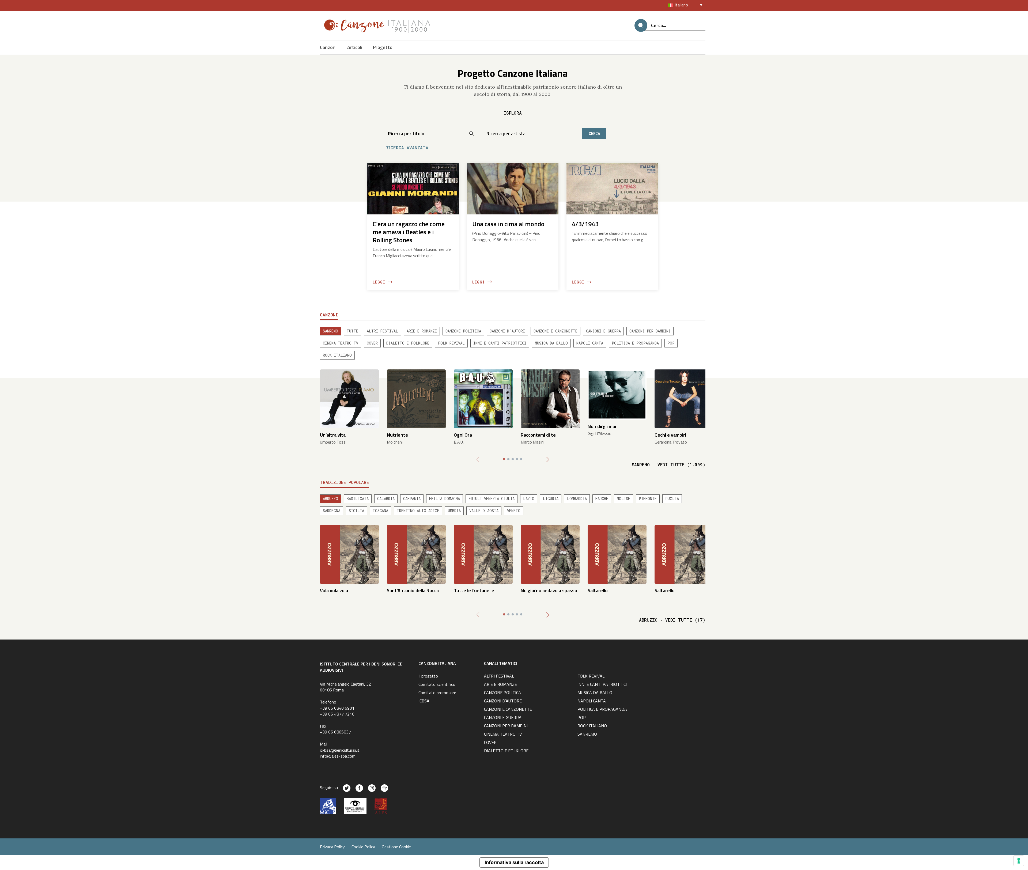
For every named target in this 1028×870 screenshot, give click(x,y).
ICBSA (423, 701)
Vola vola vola (334, 590)
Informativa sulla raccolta (514, 862)
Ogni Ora (463, 434)
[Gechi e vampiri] (684, 398)
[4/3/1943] (612, 188)
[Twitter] (346, 788)
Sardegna (331, 510)
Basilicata (358, 498)
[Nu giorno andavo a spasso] (550, 554)
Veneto (513, 510)
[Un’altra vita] (349, 398)
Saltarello (598, 590)
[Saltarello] (617, 554)
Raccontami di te (538, 434)
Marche (601, 498)
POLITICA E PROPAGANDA (635, 343)
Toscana (380, 510)
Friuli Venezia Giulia (491, 498)
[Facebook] (359, 788)
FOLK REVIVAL (451, 343)
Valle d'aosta (483, 510)
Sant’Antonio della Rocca (413, 590)
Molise (623, 498)
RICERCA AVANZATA (407, 147)
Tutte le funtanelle (474, 590)
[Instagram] (372, 788)
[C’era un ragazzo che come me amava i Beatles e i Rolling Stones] (413, 188)
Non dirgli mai (602, 426)
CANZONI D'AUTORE (507, 331)
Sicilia (356, 510)
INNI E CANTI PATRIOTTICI (499, 343)
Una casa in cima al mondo (508, 224)
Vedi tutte (668, 464)
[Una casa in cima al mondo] (512, 188)
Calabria (386, 498)
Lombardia (577, 498)
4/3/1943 (585, 224)
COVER (372, 343)
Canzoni (328, 47)
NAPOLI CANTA (589, 343)
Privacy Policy (332, 847)
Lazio (528, 498)
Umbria (454, 510)
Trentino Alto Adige (418, 510)
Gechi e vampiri (670, 434)
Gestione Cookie (396, 847)
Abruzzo (330, 498)
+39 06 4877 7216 (337, 714)
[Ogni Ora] (483, 398)
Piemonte (648, 498)
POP (671, 343)
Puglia (672, 498)
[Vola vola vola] (349, 554)
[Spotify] (384, 788)
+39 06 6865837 (335, 732)
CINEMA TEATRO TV (340, 343)
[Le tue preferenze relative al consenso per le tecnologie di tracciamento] (1019, 861)
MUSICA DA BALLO (551, 343)
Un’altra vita (333, 434)
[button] (547, 460)
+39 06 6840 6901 (337, 708)
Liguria (550, 498)
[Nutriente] (416, 398)
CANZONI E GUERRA (603, 331)
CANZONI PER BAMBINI (650, 331)
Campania (412, 498)
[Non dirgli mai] (617, 394)
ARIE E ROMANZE (422, 331)
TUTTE (352, 331)
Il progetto (428, 676)
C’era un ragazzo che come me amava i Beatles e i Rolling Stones (409, 232)
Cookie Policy (363, 847)
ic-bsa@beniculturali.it (340, 750)
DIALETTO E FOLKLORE (407, 343)
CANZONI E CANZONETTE (555, 331)
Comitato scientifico (436, 684)
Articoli (354, 47)
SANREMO (330, 331)
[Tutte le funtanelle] (483, 554)
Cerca (594, 133)
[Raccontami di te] (550, 398)
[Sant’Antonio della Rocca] (416, 554)
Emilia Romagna (444, 498)
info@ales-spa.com (338, 756)
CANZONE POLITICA (463, 331)
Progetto (382, 47)
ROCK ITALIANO (337, 355)
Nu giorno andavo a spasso (549, 590)
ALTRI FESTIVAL (382, 331)
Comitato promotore (437, 693)
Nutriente (397, 434)
